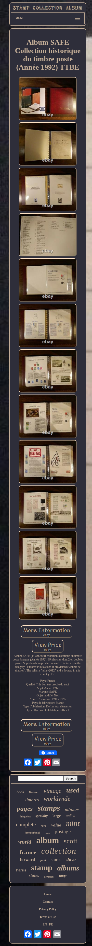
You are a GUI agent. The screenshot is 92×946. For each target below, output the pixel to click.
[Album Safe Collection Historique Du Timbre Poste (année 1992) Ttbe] (47, 99)
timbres (32, 799)
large (57, 816)
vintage (52, 791)
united (70, 816)
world (24, 842)
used (72, 790)
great (43, 860)
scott (70, 841)
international (32, 833)
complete (26, 824)
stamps (49, 807)
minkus (72, 809)
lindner (34, 792)
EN (45, 924)
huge (63, 876)
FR (51, 924)
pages (25, 808)
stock (47, 833)
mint (73, 823)
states (34, 875)
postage (63, 832)
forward (27, 859)
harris (21, 870)
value (56, 825)
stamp (41, 867)
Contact (48, 901)
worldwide (57, 798)
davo (71, 859)
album (47, 840)
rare (43, 825)
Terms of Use (47, 917)
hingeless (25, 816)
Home (48, 894)
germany (49, 876)
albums (68, 868)
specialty (42, 816)
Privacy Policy (47, 909)
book (20, 792)
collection (58, 851)
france (28, 852)
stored (56, 859)
